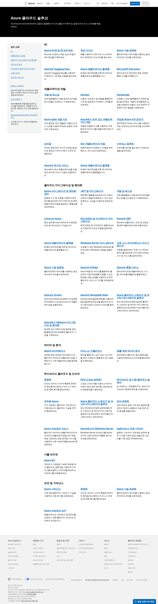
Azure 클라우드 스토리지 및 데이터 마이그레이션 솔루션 (133, 296)
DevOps (84, 94)
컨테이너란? (131, 568)
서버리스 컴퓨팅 (125, 143)
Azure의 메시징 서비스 (56, 165)
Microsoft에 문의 (76, 580)
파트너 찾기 (82, 552)
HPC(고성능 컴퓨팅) (90, 379)
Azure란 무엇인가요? (14, 544)
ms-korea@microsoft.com (35, 592)
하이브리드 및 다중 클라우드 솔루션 (133, 381)
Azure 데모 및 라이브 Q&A (65, 560)
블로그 (106, 548)
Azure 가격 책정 (38, 548)
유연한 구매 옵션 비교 (39, 556)
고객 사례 (11, 568)
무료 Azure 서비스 (38, 552)
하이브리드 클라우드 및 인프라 (23, 69)
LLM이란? (131, 564)
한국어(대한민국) (17, 579)
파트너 (77, 3)
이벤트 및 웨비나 (109, 560)
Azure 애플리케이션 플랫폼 (94, 69)
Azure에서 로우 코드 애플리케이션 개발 (96, 121)
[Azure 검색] (97, 3)
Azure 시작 (135, 3)
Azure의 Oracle (52, 295)
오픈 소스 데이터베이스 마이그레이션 (133, 244)
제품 (47, 3)
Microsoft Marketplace (86, 548)
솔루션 (56, 3)
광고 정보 (130, 580)
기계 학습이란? (132, 552)
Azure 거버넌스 (52, 489)
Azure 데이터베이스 (55, 351)
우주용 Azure (51, 401)
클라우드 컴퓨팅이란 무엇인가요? (138, 544)
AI (12, 51)
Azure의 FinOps (89, 267)
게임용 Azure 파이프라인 (130, 119)
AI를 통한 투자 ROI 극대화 (41, 564)
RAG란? (130, 572)
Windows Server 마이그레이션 (97, 243)
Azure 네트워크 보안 (55, 510)
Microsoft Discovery (128, 69)
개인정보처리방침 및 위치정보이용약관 (97, 580)
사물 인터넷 (15, 73)
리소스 (86, 3)
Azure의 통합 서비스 (128, 267)
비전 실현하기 (16, 99)
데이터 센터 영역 (13, 556)
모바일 (47, 143)
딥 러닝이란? (132, 556)
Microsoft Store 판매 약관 (29, 601)
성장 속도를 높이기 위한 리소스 (66, 548)
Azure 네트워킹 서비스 (56, 428)
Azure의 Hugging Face (57, 69)
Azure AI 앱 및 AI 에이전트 (58, 50)
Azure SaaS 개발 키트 (55, 119)
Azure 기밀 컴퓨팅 (126, 50)
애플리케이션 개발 (18, 56)
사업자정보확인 (31, 594)
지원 (112, 3)
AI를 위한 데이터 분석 (128, 351)
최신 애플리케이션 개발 (92, 143)
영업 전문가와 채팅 (146, 601)
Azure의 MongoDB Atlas (94, 295)
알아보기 (105, 3)
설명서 (106, 544)
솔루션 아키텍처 (17, 86)
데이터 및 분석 (16, 64)
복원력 (47, 379)
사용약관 (115, 580)
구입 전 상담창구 (122, 3)
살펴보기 (40, 3)
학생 (105, 556)
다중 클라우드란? (133, 548)
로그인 (145, 3)
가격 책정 (66, 3)
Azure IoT (49, 460)
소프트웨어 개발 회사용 (86, 544)
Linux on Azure (52, 218)
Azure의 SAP (124, 218)
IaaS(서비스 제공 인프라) (130, 428)
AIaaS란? (130, 560)
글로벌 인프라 (12, 552)
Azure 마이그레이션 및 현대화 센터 (60, 192)
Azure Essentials (13, 564)
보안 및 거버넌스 (17, 77)
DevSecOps (123, 94)
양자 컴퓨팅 (123, 401)
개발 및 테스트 (51, 94)
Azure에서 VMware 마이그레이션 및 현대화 (60, 324)
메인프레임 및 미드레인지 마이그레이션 (96, 220)
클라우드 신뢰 (12, 560)
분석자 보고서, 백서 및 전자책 (113, 564)
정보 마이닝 (86, 50)
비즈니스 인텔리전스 (91, 351)
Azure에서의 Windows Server (96, 428)
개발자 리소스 (108, 552)
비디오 (106, 568)
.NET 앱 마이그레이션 (91, 191)
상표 (122, 580)
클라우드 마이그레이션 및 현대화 (24, 60)
